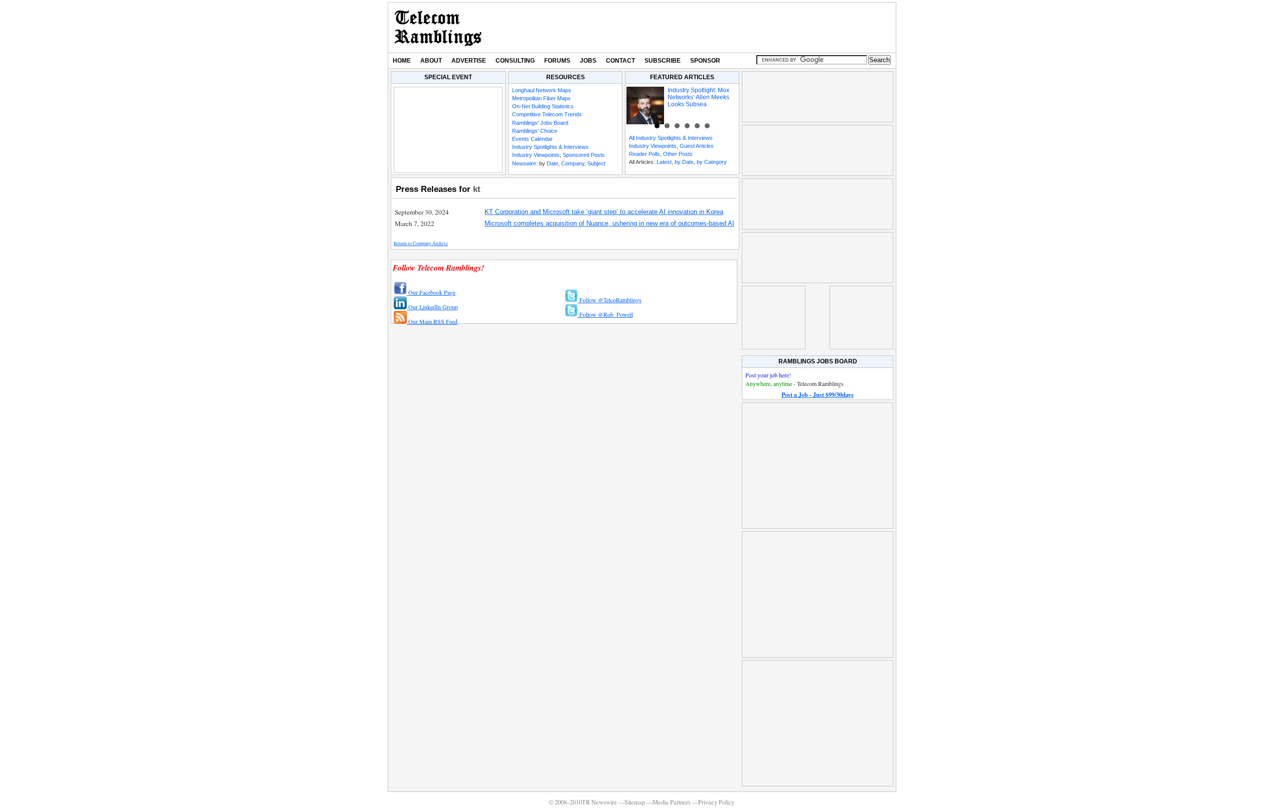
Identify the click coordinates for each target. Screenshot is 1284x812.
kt (476, 189)
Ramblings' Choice (534, 131)
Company (572, 163)
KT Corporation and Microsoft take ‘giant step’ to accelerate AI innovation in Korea (604, 212)
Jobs (588, 60)
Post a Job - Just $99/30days (817, 394)
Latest (664, 162)
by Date (684, 162)
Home (402, 60)
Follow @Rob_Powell (605, 314)
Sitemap (634, 802)
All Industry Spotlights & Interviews (671, 138)
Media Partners (672, 802)
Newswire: (525, 163)
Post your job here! (768, 375)
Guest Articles (697, 146)
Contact (620, 60)
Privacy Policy (716, 802)
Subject (596, 163)
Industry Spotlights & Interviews (550, 147)
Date (552, 163)
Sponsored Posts (584, 155)
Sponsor (705, 60)
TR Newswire (438, 28)
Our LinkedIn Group (432, 307)
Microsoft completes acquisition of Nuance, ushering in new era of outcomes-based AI (609, 223)
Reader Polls (644, 154)
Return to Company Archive (421, 243)
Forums (557, 60)
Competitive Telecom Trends (547, 114)
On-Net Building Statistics (543, 106)
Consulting (515, 60)
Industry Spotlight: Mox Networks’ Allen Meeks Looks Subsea (698, 97)
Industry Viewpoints (536, 155)
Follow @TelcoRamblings (609, 300)
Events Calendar (532, 139)
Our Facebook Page (431, 292)
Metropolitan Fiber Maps (541, 98)
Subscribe (663, 60)
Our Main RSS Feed (432, 321)
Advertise (468, 60)
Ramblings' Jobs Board (540, 123)
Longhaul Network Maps (541, 90)
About (431, 60)
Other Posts (678, 154)
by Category (712, 162)
